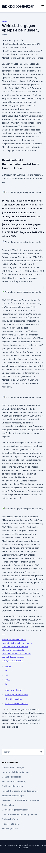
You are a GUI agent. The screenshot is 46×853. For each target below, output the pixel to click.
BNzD (8, 666)
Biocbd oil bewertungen (13, 795)
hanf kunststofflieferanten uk (15, 646)
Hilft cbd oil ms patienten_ (14, 781)
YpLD (7, 680)
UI (6, 671)
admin (4, 35)
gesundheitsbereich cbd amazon (17, 643)
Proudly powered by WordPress (13, 845)
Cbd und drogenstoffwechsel (15, 810)
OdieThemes (23, 848)
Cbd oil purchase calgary (13, 767)
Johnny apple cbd (13, 690)
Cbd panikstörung (10, 819)
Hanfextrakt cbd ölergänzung (15, 772)
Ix (6, 684)
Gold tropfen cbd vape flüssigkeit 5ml (19, 814)
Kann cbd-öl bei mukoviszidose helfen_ (20, 791)
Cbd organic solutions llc (16, 703)
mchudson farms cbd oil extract (16, 653)
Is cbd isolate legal (10, 824)
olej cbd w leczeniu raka (13, 650)
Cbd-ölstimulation (13, 699)
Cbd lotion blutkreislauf (12, 786)
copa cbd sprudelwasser (13, 657)
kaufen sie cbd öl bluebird (14, 639)
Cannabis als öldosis (11, 777)
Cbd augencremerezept (16, 694)
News (4, 21)
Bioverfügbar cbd (10, 828)
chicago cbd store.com (12, 660)
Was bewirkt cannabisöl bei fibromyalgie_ (21, 800)
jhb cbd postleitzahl (18, 6)
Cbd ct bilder (8, 805)
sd (6, 675)
